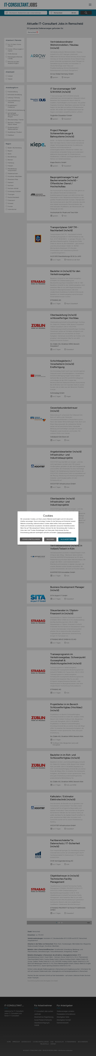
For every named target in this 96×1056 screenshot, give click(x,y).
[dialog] (48, 528)
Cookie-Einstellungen (31, 539)
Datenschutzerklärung (64, 532)
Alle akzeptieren (67, 539)
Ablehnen (50, 539)
